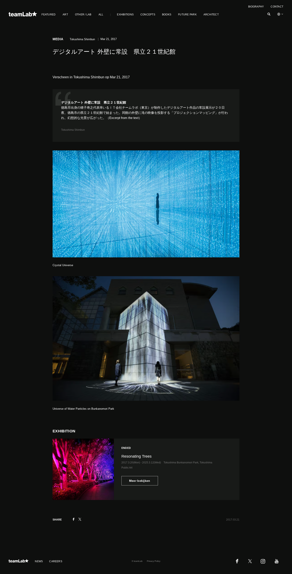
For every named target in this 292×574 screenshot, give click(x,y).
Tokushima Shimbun (73, 129)
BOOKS (166, 14)
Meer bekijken (139, 480)
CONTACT (277, 6)
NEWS (39, 561)
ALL (101, 14)
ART (65, 14)
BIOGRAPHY (256, 6)
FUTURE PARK (187, 14)
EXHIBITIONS (125, 14)
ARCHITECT (211, 14)
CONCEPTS (147, 14)
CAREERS (55, 561)
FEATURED (48, 14)
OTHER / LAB (83, 14)
